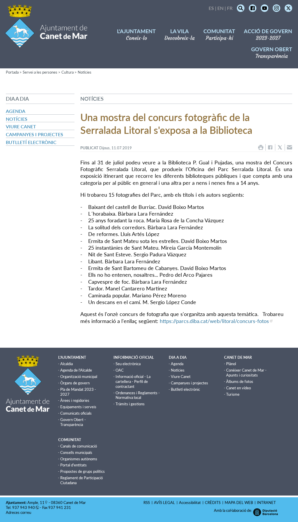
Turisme (233, 394)
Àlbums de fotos (239, 381)
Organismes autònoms (78, 459)
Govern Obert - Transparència (73, 422)
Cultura (67, 72)
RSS (146, 502)
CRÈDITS (213, 502)
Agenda (15, 111)
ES (211, 8)
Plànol (231, 363)
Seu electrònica (128, 363)
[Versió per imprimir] (260, 147)
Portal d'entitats (73, 465)
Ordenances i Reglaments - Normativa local (138, 395)
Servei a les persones (40, 72)
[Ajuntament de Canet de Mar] (46, 44)
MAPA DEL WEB (239, 502)
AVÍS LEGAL (164, 502)
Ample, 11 (36, 502)
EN (220, 8)
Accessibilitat (190, 502)
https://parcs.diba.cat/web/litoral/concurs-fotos (214, 321)
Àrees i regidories (74, 400)
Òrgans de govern (75, 383)
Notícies (84, 72)
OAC (120, 370)
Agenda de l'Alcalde (76, 370)
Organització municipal (78, 376)
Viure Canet (21, 126)
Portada (12, 72)
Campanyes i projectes (34, 134)
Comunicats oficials (76, 413)
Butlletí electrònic (31, 142)
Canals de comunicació (78, 446)
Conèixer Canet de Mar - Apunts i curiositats (246, 372)
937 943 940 (23, 507)
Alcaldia (66, 363)
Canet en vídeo (238, 388)
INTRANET (266, 502)
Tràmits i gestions (130, 404)
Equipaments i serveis (78, 406)
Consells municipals (76, 452)
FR (230, 8)
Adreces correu (19, 512)
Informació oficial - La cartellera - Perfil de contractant (133, 381)
